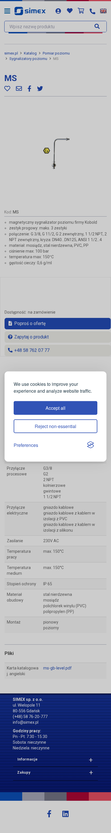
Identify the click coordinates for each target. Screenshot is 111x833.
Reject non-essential (55, 426)
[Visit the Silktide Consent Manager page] (90, 445)
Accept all (55, 407)
